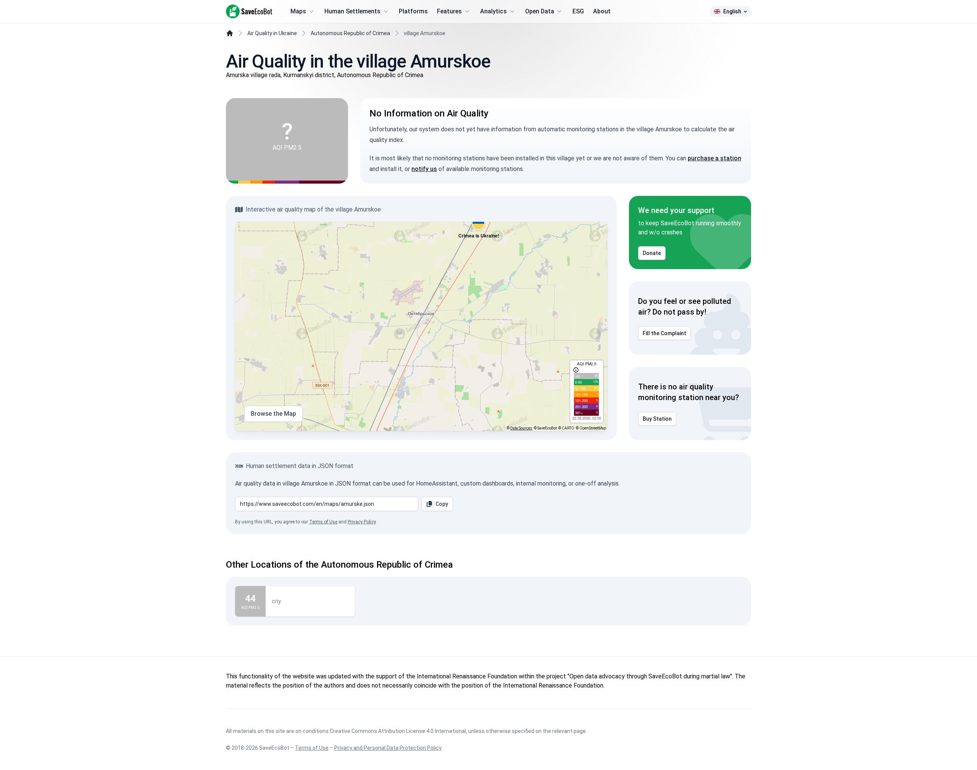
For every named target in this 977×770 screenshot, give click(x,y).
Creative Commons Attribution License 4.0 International (398, 731)
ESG (578, 11)
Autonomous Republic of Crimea (350, 33)
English (732, 11)
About (602, 11)
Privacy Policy (362, 522)
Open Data (539, 11)
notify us (424, 169)
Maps (298, 11)
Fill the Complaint (664, 333)
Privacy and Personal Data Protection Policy (388, 748)
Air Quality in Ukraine (272, 33)
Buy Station (657, 419)
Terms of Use (323, 522)
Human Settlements (352, 11)
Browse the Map (273, 413)
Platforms (413, 11)
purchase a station (714, 158)
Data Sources (521, 428)
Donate (652, 253)
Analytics (493, 11)
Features (449, 11)
